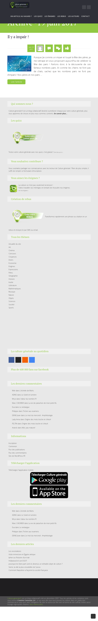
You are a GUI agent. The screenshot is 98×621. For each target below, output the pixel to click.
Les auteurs (73, 16)
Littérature (13, 285)
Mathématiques (15, 288)
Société (11, 304)
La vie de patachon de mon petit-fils (43, 403)
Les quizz (38, 16)
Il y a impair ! (18, 36)
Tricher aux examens (31, 411)
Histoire (12, 279)
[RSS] (25, 360)
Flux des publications (17, 449)
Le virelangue (24, 407)
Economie (12, 263)
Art (10, 247)
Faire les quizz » (58, 152)
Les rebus (61, 16)
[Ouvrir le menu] (84, 7)
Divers (11, 260)
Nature (11, 295)
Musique (12, 292)
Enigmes (12, 266)
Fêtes (11, 273)
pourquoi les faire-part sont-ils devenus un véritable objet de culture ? (36, 564)
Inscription (13, 443)
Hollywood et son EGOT (18, 561)
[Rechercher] (89, 7)
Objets (11, 298)
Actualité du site (15, 244)
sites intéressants (36, 604)
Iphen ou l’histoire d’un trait (19, 557)
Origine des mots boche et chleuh (38, 419)
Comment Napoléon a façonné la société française (28, 570)
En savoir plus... (60, 113)
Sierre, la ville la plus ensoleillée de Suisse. (25, 567)
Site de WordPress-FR (17, 456)
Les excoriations (15, 551)
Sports (11, 307)
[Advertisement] (49, 329)
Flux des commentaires (18, 453)
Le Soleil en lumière (29, 395)
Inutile (11, 282)
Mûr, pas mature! (28, 428)
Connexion (13, 446)
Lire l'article (16, 81)
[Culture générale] (19, 5)
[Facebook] (11, 360)
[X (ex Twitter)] (18, 360)
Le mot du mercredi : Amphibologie (39, 415)
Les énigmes (49, 16)
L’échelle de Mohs (27, 390)
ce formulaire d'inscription (31, 171)
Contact (85, 16)
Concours (12, 253)
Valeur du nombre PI (28, 399)
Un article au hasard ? (21, 16)
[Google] (32, 360)
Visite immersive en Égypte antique (22, 554)
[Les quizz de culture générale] (26, 138)
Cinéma (11, 250)
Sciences (12, 301)
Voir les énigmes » (23, 190)
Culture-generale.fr (14, 598)
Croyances (13, 257)
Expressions (13, 269)
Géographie (13, 276)
